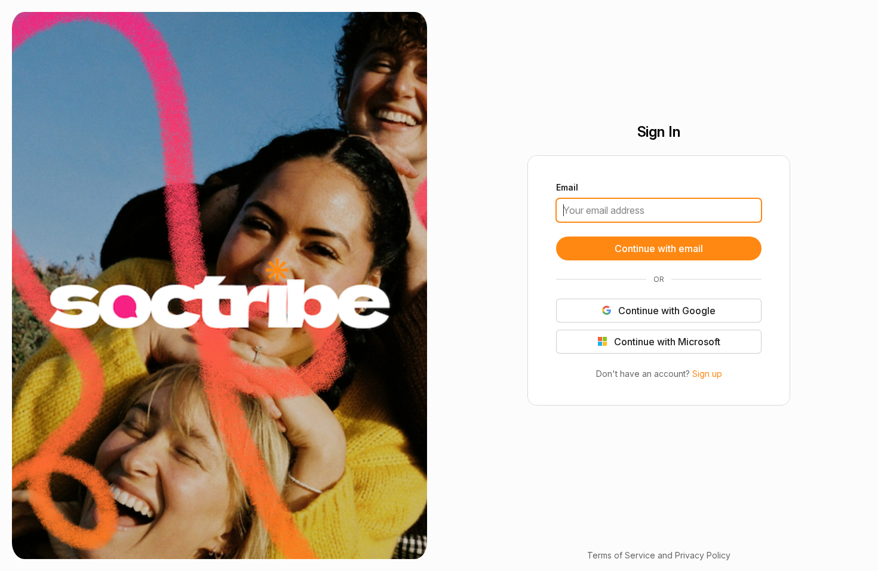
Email (567, 188)
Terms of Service (621, 555)
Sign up (707, 373)
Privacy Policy (702, 555)
